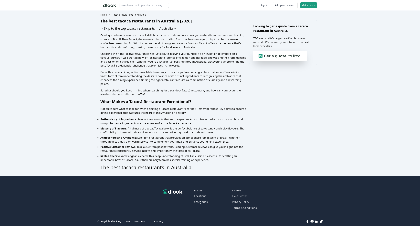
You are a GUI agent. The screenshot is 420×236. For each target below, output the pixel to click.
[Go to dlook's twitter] (321, 221)
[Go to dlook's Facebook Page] (307, 221)
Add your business (285, 5)
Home (103, 14)
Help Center (239, 196)
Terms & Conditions (244, 208)
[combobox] (144, 5)
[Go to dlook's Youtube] (312, 221)
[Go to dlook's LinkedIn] (316, 221)
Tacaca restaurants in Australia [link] (129, 14)
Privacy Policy (240, 202)
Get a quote (308, 5)
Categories (201, 202)
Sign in (264, 5)
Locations (200, 196)
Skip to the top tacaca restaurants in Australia (138, 28)
